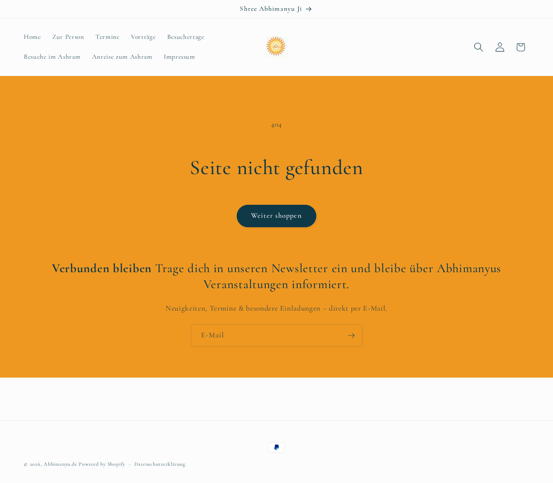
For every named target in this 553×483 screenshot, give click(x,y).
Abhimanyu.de (60, 464)
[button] (478, 47)
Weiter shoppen (276, 215)
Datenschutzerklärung (159, 464)
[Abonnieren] (351, 335)
